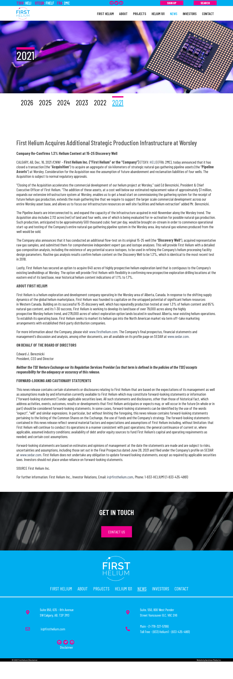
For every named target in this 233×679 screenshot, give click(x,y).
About (83, 588)
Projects (101, 588)
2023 (82, 102)
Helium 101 (123, 588)
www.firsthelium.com (103, 331)
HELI (153, 162)
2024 (63, 102)
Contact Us (116, 531)
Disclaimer (66, 647)
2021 (117, 102)
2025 (45, 102)
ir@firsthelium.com (120, 476)
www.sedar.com (178, 336)
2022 (100, 102)
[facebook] (121, 3)
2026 (27, 102)
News (142, 588)
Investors (160, 588)
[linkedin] (112, 3)
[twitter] (116, 3)
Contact (182, 588)
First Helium (61, 588)
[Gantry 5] (116, 567)
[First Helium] (23, 13)
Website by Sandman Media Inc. (209, 660)
